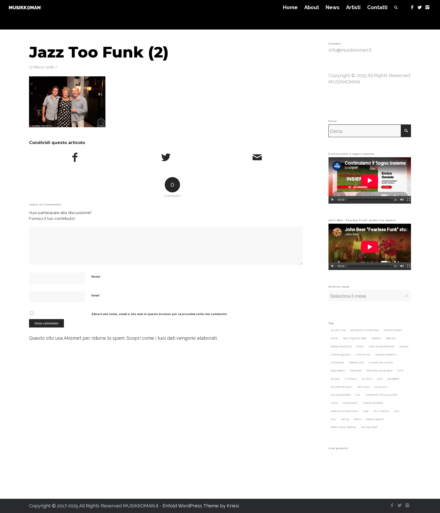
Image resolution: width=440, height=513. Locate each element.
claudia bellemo (385, 354)
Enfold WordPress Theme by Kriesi (201, 505)
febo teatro (338, 370)
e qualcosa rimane (381, 362)
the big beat (369, 427)
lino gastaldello (341, 394)
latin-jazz (363, 387)
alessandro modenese (364, 330)
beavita (390, 338)
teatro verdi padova (343, 427)
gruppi (335, 378)
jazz (380, 378)
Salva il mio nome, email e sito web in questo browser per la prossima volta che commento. (159, 314)
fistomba (355, 370)
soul (333, 419)
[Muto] (402, 200)
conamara (337, 362)
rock (396, 411)
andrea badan (393, 330)
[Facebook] (412, 7)
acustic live (338, 330)
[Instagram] (427, 7)
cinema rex (363, 354)
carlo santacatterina (381, 346)
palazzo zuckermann (345, 411)
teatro (357, 419)
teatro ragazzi (375, 419)
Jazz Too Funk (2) (99, 52)
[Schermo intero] (408, 200)
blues (360, 346)
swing (345, 419)
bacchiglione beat (355, 338)
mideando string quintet (381, 394)
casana (403, 346)
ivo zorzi (367, 378)
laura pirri (381, 387)
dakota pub (356, 362)
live (357, 394)
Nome (96, 276)
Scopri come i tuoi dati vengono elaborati (172, 338)
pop (365, 411)
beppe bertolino (341, 346)
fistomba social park (379, 370)
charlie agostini (341, 354)
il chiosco (351, 378)
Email (96, 295)
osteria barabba (373, 403)
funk (400, 370)
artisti (334, 338)
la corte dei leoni (341, 387)
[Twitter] (419, 7)
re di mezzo (381, 411)
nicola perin (350, 403)
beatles (376, 338)
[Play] (332, 200)
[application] (369, 180)
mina (334, 403)
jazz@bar (394, 378)
